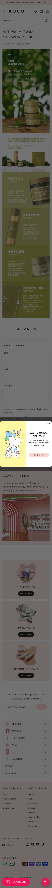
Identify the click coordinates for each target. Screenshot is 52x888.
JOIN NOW (39, 455)
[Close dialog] (49, 423)
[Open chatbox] (46, 882)
